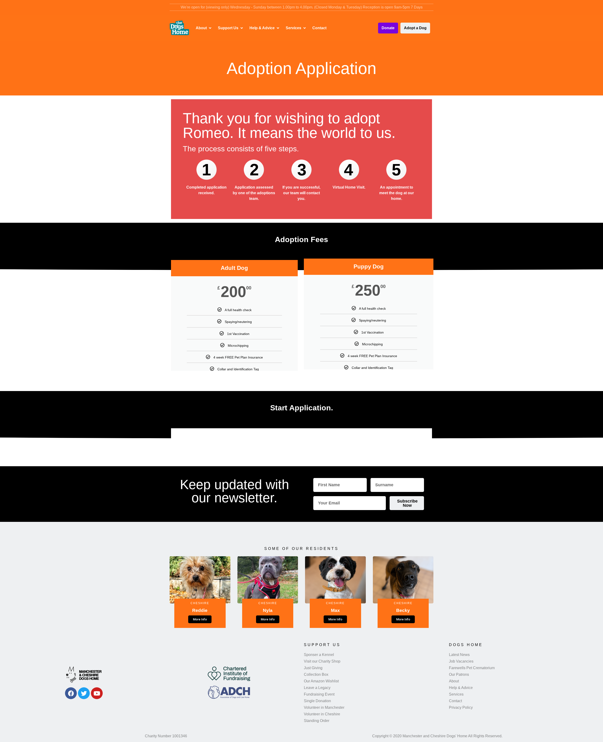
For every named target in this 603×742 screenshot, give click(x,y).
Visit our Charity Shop (322, 661)
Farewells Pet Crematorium (472, 668)
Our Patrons (459, 674)
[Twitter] (84, 693)
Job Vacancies (461, 661)
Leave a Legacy (317, 688)
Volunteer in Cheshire (322, 714)
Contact (455, 701)
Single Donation (317, 701)
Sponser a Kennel (319, 655)
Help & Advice (461, 688)
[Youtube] (97, 693)
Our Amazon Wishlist (321, 681)
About (454, 681)
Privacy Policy (461, 707)
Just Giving (313, 668)
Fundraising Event (319, 694)
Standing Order (316, 721)
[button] (204, 28)
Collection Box (316, 674)
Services (456, 694)
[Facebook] (71, 693)
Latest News (459, 655)
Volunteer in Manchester (324, 707)
